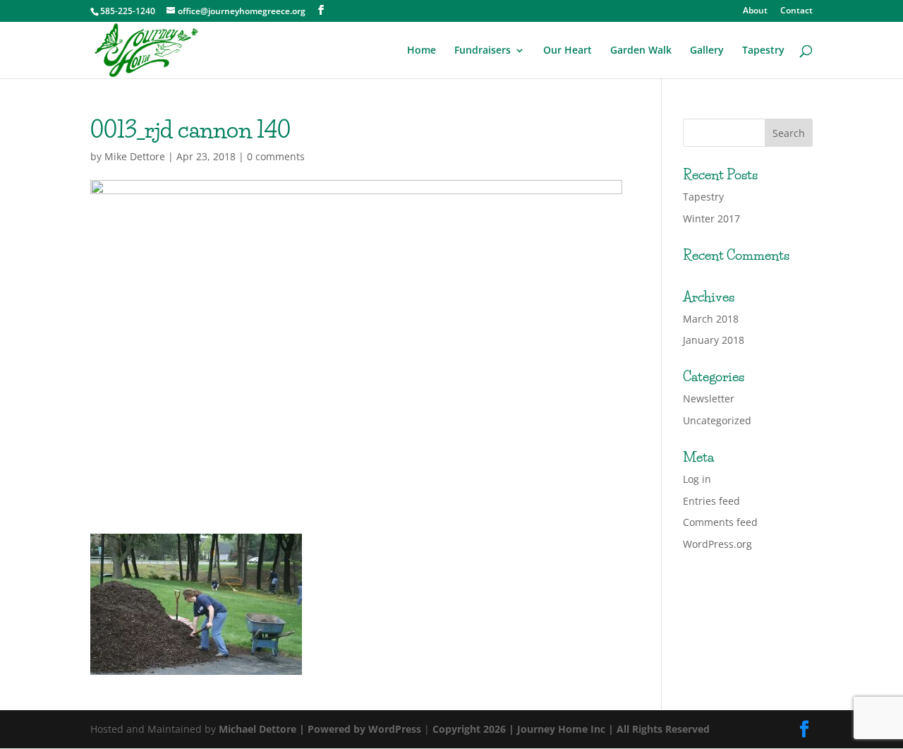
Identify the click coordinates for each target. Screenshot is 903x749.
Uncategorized (717, 420)
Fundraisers (482, 50)
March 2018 (711, 318)
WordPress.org (717, 544)
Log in (697, 479)
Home (421, 50)
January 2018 (713, 340)
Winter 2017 (711, 218)
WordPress (394, 729)
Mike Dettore (134, 156)
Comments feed (720, 522)
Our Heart (567, 50)
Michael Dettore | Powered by (293, 729)
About (755, 11)
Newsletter (708, 398)
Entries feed (711, 501)
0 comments (276, 156)
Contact (796, 11)
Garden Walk (641, 50)
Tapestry (763, 50)
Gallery (707, 50)
